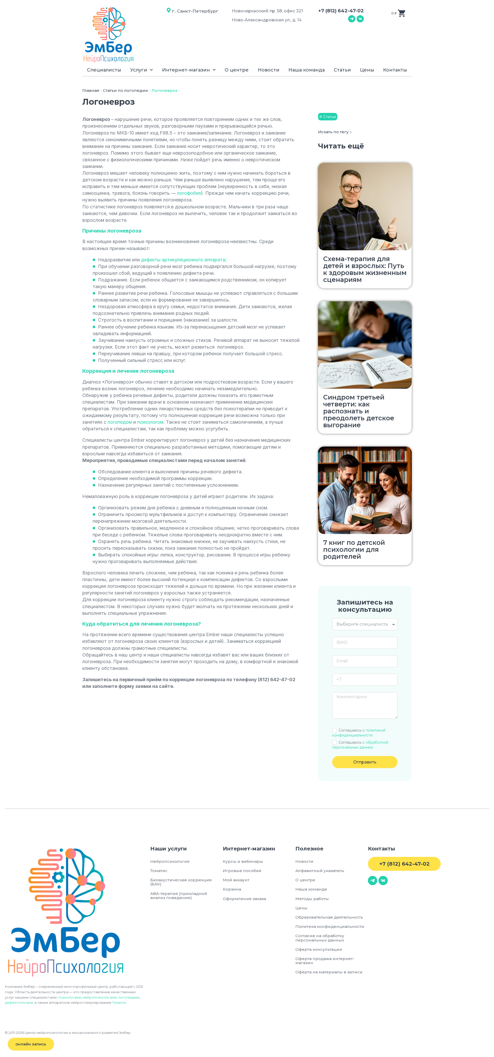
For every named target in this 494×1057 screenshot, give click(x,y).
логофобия (189, 193)
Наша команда (306, 70)
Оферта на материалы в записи (329, 972)
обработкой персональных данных (360, 745)
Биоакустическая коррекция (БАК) (181, 881)
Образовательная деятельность (329, 917)
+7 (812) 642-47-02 (341, 11)
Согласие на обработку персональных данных (320, 937)
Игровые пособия (242, 870)
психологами (69, 997)
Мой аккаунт (236, 879)
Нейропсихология (170, 861)
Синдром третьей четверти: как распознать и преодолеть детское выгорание (358, 411)
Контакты (395, 70)
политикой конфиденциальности (358, 733)
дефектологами (19, 1002)
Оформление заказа (244, 898)
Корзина (232, 889)
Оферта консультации (318, 949)
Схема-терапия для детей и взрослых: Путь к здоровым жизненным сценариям (365, 269)
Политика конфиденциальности (329, 926)
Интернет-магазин (186, 70)
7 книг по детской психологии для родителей (354, 549)
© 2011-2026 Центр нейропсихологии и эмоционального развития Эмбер (68, 1033)
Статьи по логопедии (125, 90)
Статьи (342, 70)
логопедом (120, 422)
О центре (237, 70)
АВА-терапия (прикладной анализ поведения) (178, 895)
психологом (150, 422)
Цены (367, 70)
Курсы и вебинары (243, 861)
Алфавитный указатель (319, 870)
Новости (268, 70)
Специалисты (104, 70)
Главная (90, 90)
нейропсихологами (100, 997)
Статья (329, 116)
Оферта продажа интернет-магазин (324, 960)
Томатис (119, 1002)
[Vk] (360, 18)
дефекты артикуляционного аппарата (183, 259)
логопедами (128, 997)
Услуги (138, 70)
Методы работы (312, 898)
